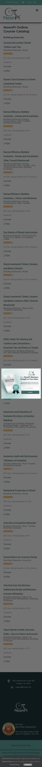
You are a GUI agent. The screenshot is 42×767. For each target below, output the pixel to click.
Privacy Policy (14, 765)
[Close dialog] (39, 370)
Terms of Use (6, 762)
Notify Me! (30, 392)
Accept (27, 765)
